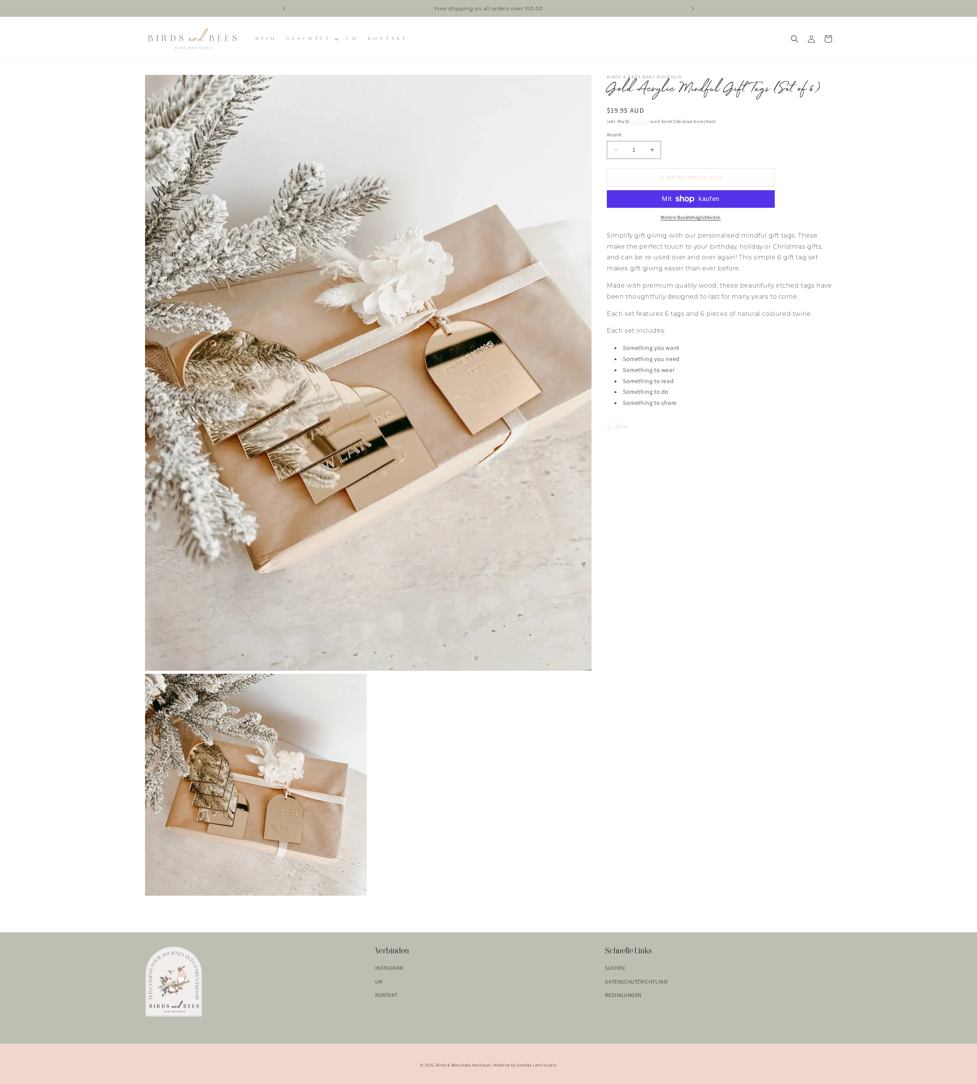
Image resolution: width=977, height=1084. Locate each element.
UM (379, 981)
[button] (312, 39)
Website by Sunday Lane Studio (525, 1065)
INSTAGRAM (389, 967)
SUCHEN (615, 967)
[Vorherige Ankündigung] (284, 8)
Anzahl (614, 134)
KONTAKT (386, 995)
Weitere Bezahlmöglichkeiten (691, 217)
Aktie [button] (622, 426)
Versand (640, 121)
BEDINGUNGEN (623, 995)
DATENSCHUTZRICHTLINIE (636, 981)
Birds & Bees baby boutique (463, 1065)
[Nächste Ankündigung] (693, 8)
